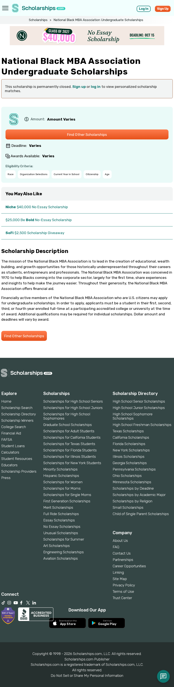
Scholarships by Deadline (133, 488)
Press (6, 478)
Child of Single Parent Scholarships (141, 514)
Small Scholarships (128, 507)
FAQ (116, 547)
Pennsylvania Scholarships (134, 469)
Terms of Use (123, 591)
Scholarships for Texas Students (69, 444)
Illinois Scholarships (129, 456)
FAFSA (6, 439)
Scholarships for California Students (72, 437)
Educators (9, 465)
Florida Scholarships (129, 444)
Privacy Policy (124, 585)
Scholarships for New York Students (72, 463)
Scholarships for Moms (62, 488)
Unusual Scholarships (60, 533)
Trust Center (122, 598)
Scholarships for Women (63, 482)
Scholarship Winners (17, 420)
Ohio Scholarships (127, 475)
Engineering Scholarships (63, 552)
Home (6, 401)
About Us (120, 540)
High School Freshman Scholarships (142, 425)
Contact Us (122, 553)
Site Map (120, 579)
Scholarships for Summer (63, 539)
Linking (118, 572)
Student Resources (16, 459)
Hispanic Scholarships (61, 475)
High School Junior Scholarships (139, 408)
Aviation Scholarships (60, 558)
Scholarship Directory (18, 414)
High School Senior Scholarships (139, 401)
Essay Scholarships (59, 520)
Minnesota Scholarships (132, 482)
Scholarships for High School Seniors (73, 401)
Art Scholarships (56, 546)
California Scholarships (131, 437)
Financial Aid (11, 433)
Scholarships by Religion (132, 501)
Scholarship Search (16, 408)
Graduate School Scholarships (67, 425)
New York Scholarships (131, 450)
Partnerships (123, 560)
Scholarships (38, 20)
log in (96, 86)
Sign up (79, 86)
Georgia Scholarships (130, 463)
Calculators (10, 452)
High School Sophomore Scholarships (133, 416)
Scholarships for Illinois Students (69, 456)
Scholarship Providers (18, 471)
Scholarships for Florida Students (70, 450)
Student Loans (13, 446)
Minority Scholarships (60, 469)
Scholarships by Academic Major (139, 495)
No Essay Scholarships (61, 526)
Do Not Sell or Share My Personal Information (87, 675)
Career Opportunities (129, 566)
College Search (13, 427)
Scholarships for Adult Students (68, 431)
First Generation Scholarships (66, 501)
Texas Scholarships (128, 431)
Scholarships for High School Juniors (73, 408)
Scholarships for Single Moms (67, 495)
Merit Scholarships (58, 507)
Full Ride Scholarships (61, 514)
